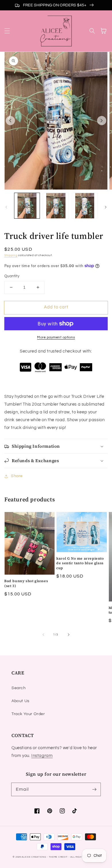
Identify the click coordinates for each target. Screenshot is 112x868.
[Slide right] (101, 120)
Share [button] (17, 476)
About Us (20, 701)
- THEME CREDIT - (58, 857)
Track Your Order (28, 714)
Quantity (11, 276)
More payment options (56, 337)
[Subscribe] (94, 789)
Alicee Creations (34, 857)
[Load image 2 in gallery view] (56, 206)
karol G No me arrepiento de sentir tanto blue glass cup (80, 563)
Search (18, 688)
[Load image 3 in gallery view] (85, 206)
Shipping (11, 255)
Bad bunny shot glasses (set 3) (26, 583)
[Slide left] (10, 120)
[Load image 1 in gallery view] (27, 206)
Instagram (42, 755)
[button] (7, 31)
